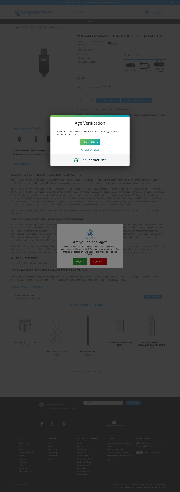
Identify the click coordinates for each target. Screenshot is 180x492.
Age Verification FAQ (90, 150)
